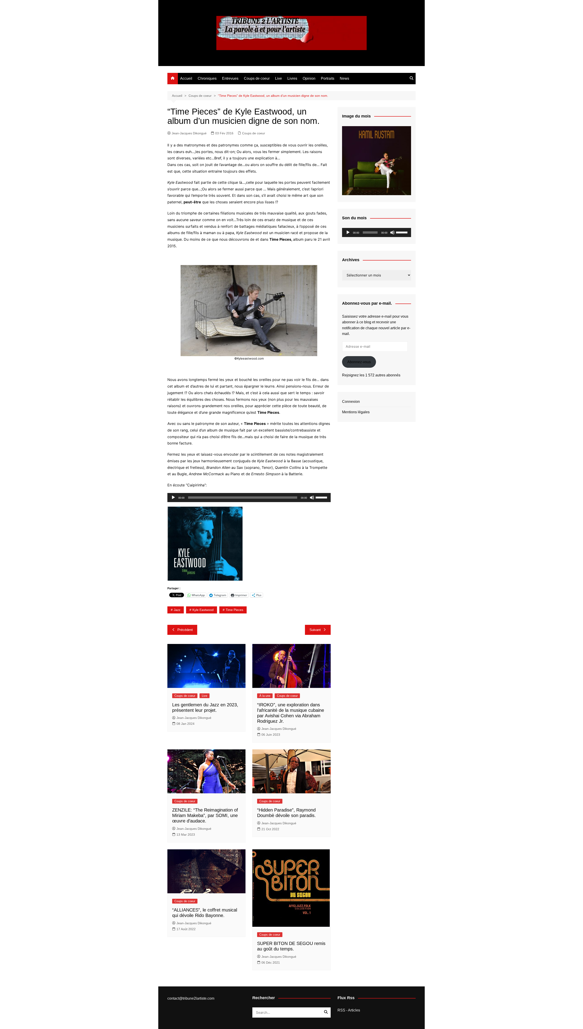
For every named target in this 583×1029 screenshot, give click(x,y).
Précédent (185, 630)
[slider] (322, 497)
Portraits (327, 78)
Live (278, 78)
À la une (264, 695)
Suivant (315, 630)
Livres (292, 78)
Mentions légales (356, 412)
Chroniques (207, 78)
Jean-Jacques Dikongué (189, 133)
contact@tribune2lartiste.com (190, 998)
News (344, 78)
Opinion (309, 78)
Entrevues (230, 78)
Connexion (351, 401)
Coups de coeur (257, 78)
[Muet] (312, 497)
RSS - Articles (349, 1010)
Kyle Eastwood (203, 610)
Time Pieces (234, 610)
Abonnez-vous (359, 362)
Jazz (177, 610)
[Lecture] (173, 497)
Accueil (186, 78)
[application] (249, 497)
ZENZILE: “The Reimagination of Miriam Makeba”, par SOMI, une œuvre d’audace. (205, 815)
